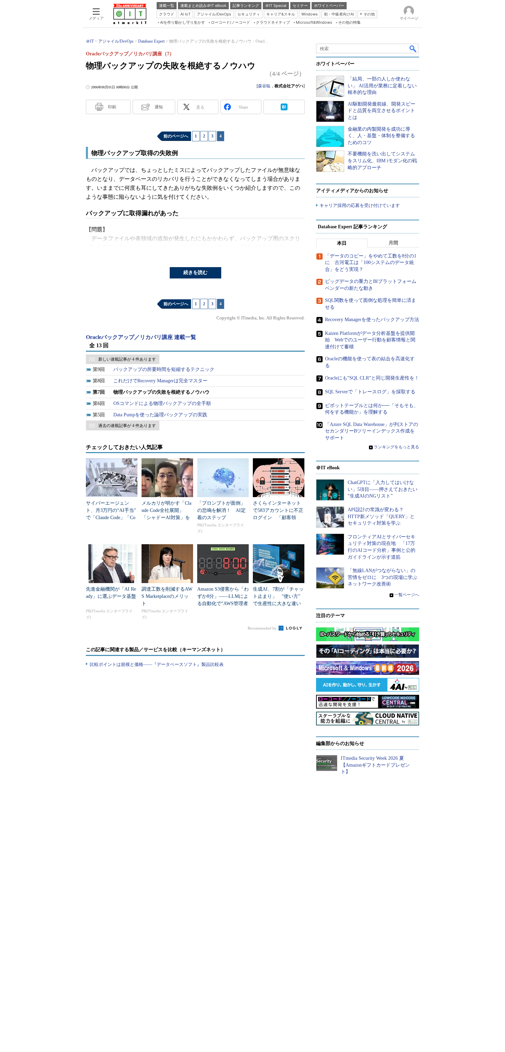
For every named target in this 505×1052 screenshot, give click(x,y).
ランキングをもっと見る (396, 447)
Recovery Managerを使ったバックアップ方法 (372, 319)
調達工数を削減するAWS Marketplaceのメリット (167, 596)
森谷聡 (264, 86)
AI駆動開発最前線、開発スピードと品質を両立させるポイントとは (381, 110)
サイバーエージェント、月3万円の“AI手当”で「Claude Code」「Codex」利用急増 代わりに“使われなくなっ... (111, 518)
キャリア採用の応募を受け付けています (359, 205)
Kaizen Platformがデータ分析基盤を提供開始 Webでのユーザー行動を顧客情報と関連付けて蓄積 (370, 340)
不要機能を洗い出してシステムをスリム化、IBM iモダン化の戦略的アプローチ (382, 160)
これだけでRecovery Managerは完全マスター (160, 380)
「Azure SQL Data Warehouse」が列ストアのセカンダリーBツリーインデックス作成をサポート (371, 431)
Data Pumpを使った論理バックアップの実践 (160, 414)
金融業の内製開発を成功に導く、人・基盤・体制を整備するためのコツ (381, 136)
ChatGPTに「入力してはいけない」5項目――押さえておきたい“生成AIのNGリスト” (382, 489)
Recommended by (263, 628)
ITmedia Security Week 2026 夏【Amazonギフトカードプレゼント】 (375, 765)
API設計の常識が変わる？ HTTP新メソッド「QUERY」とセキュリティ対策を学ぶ (381, 516)
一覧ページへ (406, 594)
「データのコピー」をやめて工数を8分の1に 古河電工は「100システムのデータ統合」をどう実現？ (370, 262)
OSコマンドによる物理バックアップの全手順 (162, 403)
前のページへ (176, 136)
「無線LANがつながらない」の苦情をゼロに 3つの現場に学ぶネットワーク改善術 (382, 577)
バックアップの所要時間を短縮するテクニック (163, 369)
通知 (159, 107)
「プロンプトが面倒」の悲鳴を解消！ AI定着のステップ (221, 510)
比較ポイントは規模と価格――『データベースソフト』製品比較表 (157, 664)
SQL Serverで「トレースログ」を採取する (370, 391)
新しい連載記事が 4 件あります (127, 359)
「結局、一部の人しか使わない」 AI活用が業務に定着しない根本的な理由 (382, 85)
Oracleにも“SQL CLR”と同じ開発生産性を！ (372, 378)
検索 (413, 48)
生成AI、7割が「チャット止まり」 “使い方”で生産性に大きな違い (278, 596)
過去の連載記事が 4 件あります (127, 425)
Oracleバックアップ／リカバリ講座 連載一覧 (141, 337)
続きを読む (195, 272)
